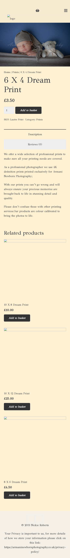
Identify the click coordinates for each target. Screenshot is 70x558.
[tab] (35, 134)
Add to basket (28, 110)
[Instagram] (10, 10)
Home (7, 72)
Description (35, 134)
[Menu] (66, 10)
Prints (15, 72)
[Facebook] (5, 10)
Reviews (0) (35, 144)
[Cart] (37, 10)
